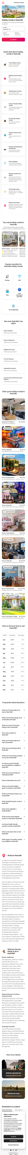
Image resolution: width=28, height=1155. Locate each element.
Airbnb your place (19, 2)
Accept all (13, 1136)
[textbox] (7, 35)
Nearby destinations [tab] (7, 1110)
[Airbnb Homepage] (3, 2)
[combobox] (13, 29)
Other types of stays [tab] (20, 1110)
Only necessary (13, 1140)
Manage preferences (13, 1145)
